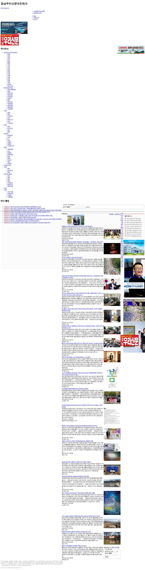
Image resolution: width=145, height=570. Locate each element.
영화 (8, 158)
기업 (8, 137)
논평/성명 (10, 193)
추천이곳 (10, 186)
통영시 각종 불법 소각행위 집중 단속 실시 (74, 545)
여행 (8, 177)
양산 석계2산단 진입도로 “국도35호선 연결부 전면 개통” (78, 493)
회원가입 (36, 17)
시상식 (9, 160)
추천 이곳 (10, 86)
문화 (5, 147)
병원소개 (10, 184)
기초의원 (10, 109)
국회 (8, 91)
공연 (8, 161)
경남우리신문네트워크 (10, 52)
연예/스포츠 (7, 165)
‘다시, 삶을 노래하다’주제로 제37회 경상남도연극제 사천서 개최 (81, 516)
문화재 (9, 152)
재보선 (9, 98)
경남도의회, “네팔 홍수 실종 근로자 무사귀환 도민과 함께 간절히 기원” (28, 215)
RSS (34, 16)
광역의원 (10, 107)
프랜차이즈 (10, 145)
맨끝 (117, 547)
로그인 (35, 19)
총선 (8, 100)
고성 (8, 77)
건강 (8, 175)
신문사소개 (122, 215)
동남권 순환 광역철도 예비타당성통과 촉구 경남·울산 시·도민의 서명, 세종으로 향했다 (33, 219)
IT (8, 139)
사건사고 (10, 116)
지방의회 (10, 105)
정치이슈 (10, 93)
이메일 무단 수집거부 (122, 263)
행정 (8, 114)
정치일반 (10, 95)
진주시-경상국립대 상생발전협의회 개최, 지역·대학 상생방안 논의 (27, 212)
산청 (8, 73)
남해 (8, 75)
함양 (8, 72)
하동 (8, 80)
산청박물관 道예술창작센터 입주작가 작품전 (75, 388)
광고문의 (122, 224)
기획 (5, 190)
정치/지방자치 (8, 87)
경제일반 (10, 135)
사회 (5, 110)
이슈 (8, 121)
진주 (8, 56)
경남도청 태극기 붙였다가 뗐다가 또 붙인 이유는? (76, 462)
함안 (8, 68)
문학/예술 (10, 154)
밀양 (8, 61)
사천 (8, 66)
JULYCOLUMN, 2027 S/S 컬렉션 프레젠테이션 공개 (22, 206)
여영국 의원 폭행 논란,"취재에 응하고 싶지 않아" (76, 357)
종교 (8, 156)
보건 (8, 117)
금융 (8, 140)
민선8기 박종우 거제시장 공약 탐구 (72, 257)
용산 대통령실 (11, 89)
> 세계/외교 (117, 214)
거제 (8, 65)
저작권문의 (122, 232)
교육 (5, 167)
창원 (8, 54)
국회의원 (10, 103)
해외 (8, 126)
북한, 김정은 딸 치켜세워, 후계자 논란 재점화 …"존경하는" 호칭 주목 (82, 242)
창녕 (8, 70)
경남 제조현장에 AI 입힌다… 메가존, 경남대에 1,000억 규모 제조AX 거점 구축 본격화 (32, 210)
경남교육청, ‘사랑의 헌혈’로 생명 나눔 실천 (20, 217)
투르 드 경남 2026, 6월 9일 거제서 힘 (135, 222)
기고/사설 (10, 191)
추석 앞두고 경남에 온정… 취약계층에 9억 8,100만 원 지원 (24, 208)
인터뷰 (9, 195)
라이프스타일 (8, 174)
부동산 (9, 144)
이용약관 (122, 238)
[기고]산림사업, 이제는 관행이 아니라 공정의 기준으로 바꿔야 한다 (27, 222)
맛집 (8, 181)
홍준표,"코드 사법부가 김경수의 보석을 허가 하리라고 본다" (80, 425)
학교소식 (10, 170)
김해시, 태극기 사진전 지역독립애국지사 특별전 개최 (77, 441)
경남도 (9, 84)
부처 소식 (10, 119)
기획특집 (10, 197)
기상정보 (10, 123)
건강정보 (10, 182)
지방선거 (10, 102)
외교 (8, 130)
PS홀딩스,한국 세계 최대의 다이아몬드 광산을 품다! (77, 226)
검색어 (66, 207)
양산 (8, 59)
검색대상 (107, 551)
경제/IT (6, 133)
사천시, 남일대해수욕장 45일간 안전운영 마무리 (21, 221)
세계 (5, 125)
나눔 (5, 188)
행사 (8, 172)
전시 (8, 151)
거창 (8, 82)
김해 (8, 57)
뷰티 (8, 179)
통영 (8, 63)
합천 (8, 79)
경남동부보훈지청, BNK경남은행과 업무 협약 (75, 476)
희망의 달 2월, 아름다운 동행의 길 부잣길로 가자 (76, 531)
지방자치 (10, 96)
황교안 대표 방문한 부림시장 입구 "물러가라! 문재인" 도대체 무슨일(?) (83, 343)
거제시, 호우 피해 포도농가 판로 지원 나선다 (20, 213)
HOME (111, 214)
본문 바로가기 (5, 8)
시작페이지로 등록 (39, 11)
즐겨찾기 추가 (37, 13)
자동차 (9, 142)
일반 (8, 132)
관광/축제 (10, 149)
